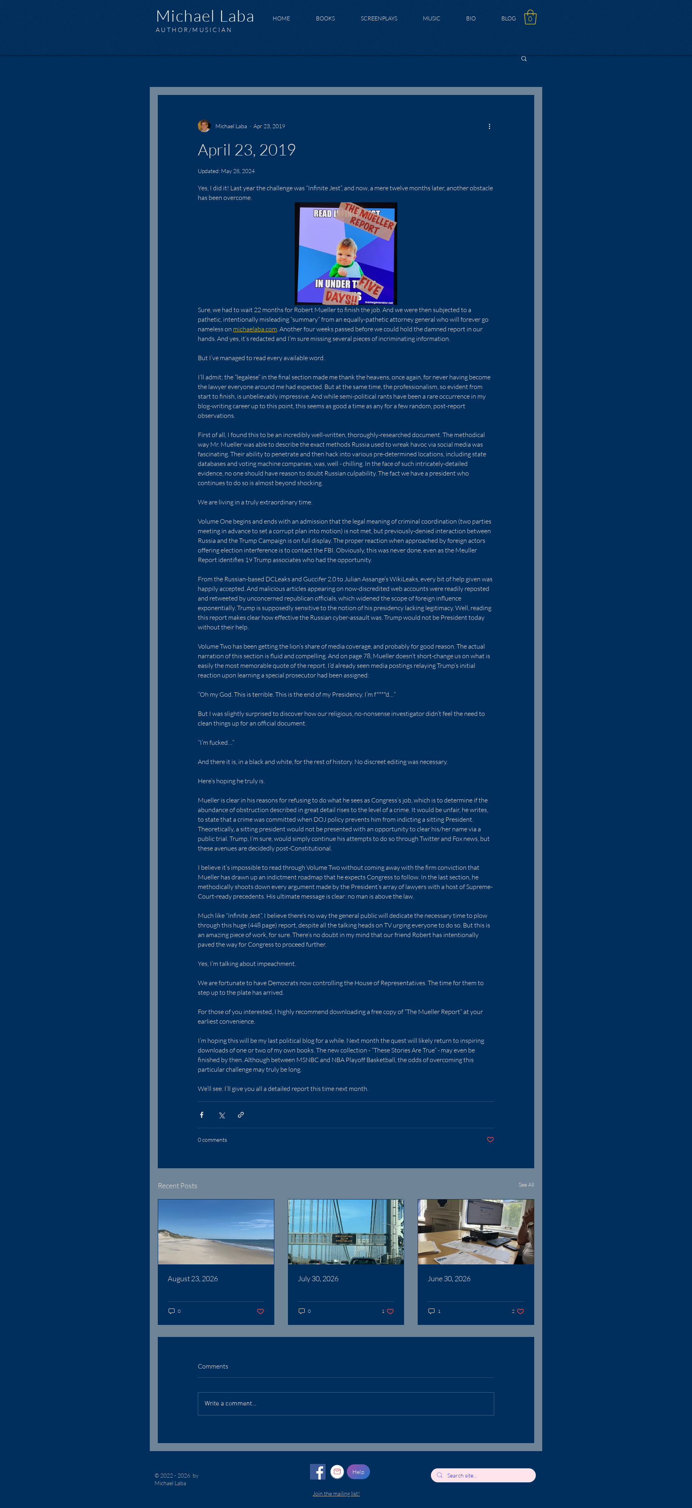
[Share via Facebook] (201, 1115)
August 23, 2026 (193, 1278)
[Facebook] (318, 1472)
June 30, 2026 (449, 1278)
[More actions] (489, 126)
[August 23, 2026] (216, 1232)
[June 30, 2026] (476, 1232)
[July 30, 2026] (346, 1232)
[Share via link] (241, 1115)
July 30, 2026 (318, 1278)
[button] (530, 17)
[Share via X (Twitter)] (221, 1115)
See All (526, 1184)
